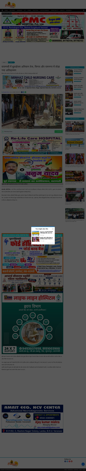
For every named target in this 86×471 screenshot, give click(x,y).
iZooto (53, 243)
